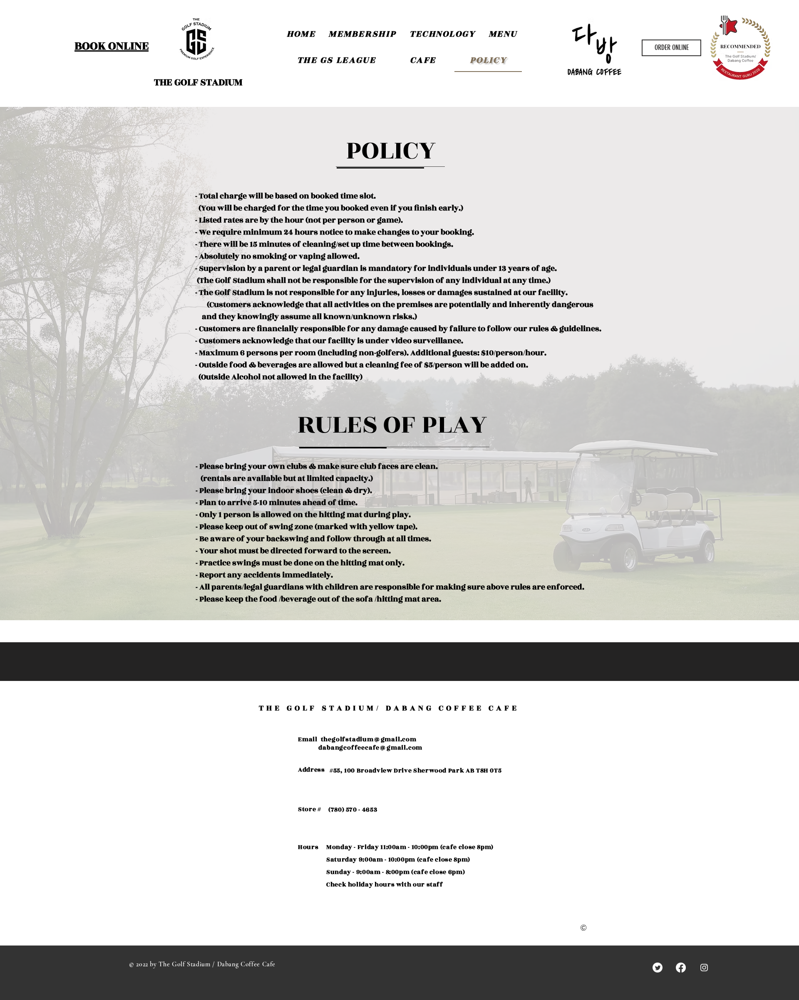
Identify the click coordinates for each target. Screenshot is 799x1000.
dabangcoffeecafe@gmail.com (370, 747)
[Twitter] (658, 968)
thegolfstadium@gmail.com (369, 739)
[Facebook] (681, 968)
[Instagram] (704, 968)
